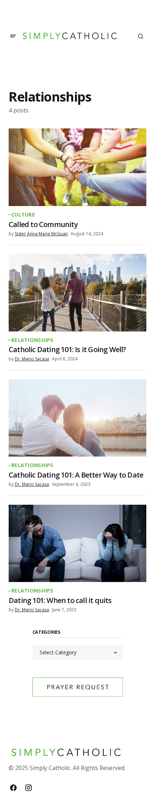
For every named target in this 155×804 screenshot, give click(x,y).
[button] (13, 36)
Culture (23, 215)
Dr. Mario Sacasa (32, 359)
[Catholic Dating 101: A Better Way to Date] (77, 418)
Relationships (32, 340)
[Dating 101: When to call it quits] (77, 543)
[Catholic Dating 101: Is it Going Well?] (77, 293)
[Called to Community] (77, 167)
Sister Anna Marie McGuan (41, 234)
